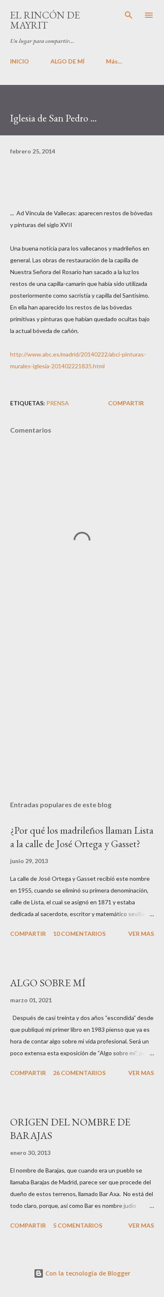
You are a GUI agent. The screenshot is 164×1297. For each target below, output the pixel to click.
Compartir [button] (126, 403)
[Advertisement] (82, 715)
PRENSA (57, 403)
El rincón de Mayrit (45, 20)
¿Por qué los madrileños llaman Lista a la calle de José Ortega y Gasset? (81, 837)
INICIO (19, 61)
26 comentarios (79, 1072)
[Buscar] (129, 15)
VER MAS (141, 933)
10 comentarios (79, 933)
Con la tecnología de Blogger (87, 1273)
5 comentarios (77, 1225)
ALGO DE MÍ (67, 61)
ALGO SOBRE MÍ (47, 982)
